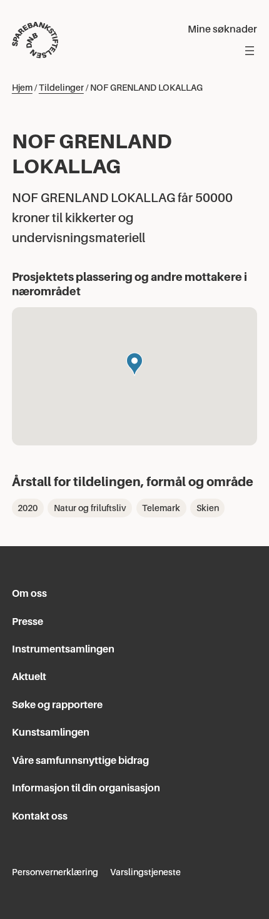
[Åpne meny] (249, 50)
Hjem (22, 88)
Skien (207, 508)
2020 (28, 508)
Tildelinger (61, 88)
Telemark (161, 508)
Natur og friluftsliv (90, 508)
